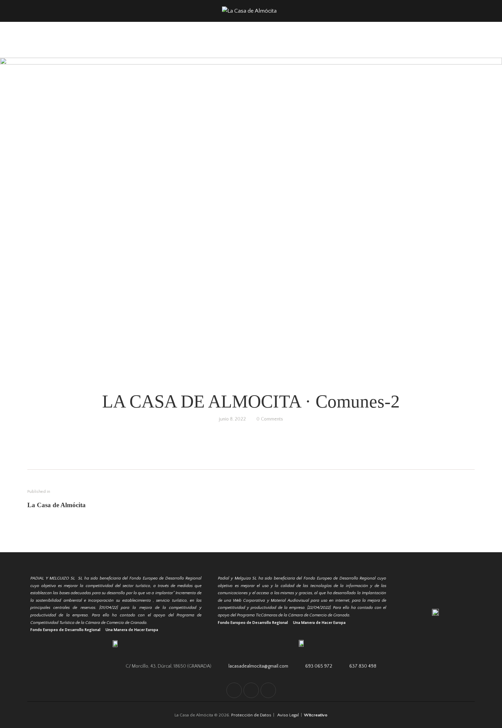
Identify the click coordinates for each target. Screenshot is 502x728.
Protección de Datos (251, 715)
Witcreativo (315, 715)
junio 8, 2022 (232, 419)
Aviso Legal (288, 715)
